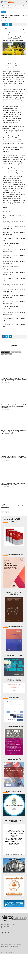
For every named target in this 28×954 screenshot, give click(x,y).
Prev (3, 512)
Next (7, 512)
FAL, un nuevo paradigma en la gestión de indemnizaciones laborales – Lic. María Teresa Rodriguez (14, 457)
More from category (7, 354)
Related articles (6, 352)
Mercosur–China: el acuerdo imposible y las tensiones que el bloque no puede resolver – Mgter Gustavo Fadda (13, 432)
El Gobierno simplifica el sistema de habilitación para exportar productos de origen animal (12, 506)
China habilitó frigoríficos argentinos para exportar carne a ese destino (13, 484)
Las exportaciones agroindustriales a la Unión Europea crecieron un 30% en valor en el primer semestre (13, 406)
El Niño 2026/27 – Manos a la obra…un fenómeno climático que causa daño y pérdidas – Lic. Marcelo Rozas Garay (14, 380)
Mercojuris (3, 20)
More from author (15, 352)
